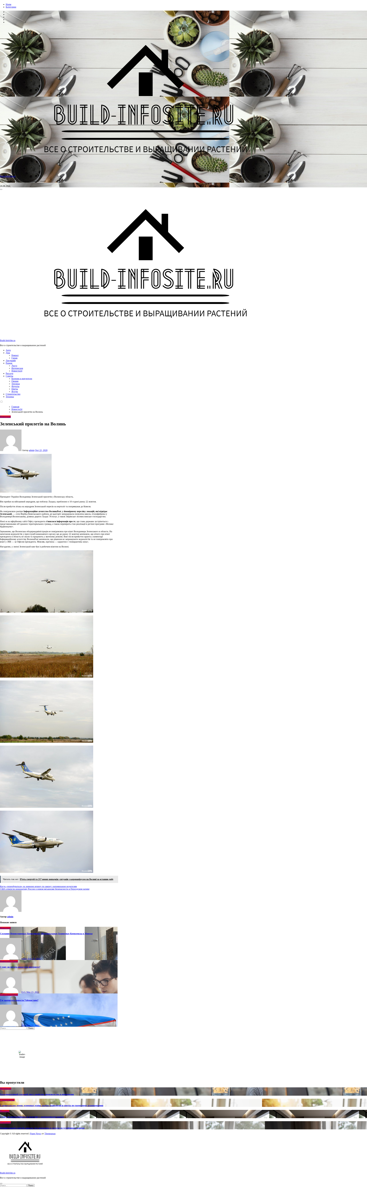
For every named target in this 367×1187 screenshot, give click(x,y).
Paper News (35, 1133)
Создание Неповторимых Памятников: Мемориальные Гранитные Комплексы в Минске (46, 933)
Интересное (17, 368)
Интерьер (4, 1111)
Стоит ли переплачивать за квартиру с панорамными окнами (32, 1117)
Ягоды (14, 391)
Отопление (5, 1122)
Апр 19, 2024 (34, 958)
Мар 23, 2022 (32, 992)
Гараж (14, 358)
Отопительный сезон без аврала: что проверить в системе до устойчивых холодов (42, 1128)
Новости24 (16, 371)
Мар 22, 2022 (32, 1025)
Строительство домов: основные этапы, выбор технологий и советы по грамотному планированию (51, 1105)
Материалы (5, 1088)
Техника (10, 396)
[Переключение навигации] (1, 189)
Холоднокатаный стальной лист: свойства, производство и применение (37, 1094)
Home (8, 4)
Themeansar (49, 1133)
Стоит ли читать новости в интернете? (20, 967)
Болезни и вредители (21, 378)
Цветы (14, 389)
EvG (24, 992)
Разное (9, 363)
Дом (8, 353)
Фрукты (15, 386)
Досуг (14, 365)
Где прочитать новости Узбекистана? (19, 1000)
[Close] (1, 1183)
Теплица (15, 384)
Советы (9, 376)
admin (31, 450)
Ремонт (15, 355)
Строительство (13, 394)
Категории (11, 7)
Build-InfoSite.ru (7, 176)
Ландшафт (11, 360)
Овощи (14, 381)
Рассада (9, 373)
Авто (8, 350)
